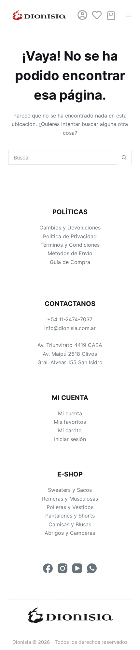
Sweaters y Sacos (70, 490)
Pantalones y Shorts (70, 515)
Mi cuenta (70, 413)
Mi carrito (70, 430)
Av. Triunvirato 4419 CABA (69, 345)
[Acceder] (82, 15)
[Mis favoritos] (97, 15)
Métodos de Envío (70, 253)
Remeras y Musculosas (70, 498)
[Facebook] (48, 568)
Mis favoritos (70, 422)
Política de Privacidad (70, 236)
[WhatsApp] (92, 568)
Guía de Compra (70, 262)
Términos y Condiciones (70, 245)
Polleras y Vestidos (70, 507)
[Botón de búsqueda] (124, 157)
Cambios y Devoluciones (70, 227)
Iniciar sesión (70, 439)
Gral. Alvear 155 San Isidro (70, 362)
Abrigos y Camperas (70, 533)
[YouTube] (77, 568)
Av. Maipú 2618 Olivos (70, 354)
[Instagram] (62, 568)
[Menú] (129, 15)
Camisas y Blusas (70, 524)
